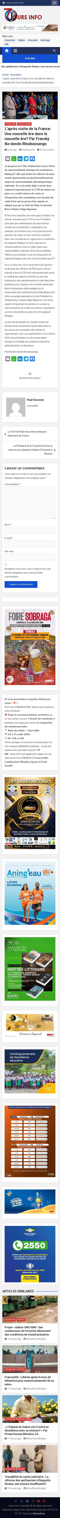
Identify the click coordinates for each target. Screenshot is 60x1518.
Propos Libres (24, 124)
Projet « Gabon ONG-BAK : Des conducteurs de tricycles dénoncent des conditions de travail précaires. (28, 1331)
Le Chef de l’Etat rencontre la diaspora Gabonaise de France (27, 433)
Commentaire (12, 484)
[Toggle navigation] (15, 50)
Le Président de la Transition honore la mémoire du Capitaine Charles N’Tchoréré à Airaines (30, 449)
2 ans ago (12, 150)
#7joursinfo (10, 40)
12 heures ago (14, 1488)
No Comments (47, 150)
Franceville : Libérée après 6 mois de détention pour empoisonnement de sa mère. (29, 1380)
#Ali (6, 44)
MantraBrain (39, 1513)
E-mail (9, 538)
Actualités (10, 124)
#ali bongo (45, 40)
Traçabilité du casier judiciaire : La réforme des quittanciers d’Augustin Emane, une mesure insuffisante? (28, 1480)
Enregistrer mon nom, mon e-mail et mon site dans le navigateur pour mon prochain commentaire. (28, 572)
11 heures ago (14, 1388)
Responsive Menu (54, 3)
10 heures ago (14, 1339)
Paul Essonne (28, 150)
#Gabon (21, 40)
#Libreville (33, 40)
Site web (9, 551)
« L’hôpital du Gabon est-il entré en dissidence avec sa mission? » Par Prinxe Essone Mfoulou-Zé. (27, 1430)
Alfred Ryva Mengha (36, 1339)
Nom (8, 524)
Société (21, 1320)
